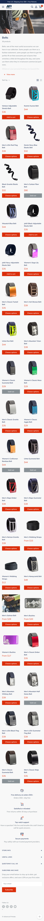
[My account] (36, 7)
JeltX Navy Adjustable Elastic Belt (10, 264)
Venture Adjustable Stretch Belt (9, 107)
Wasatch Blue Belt (9, 223)
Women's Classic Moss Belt (32, 381)
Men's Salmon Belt (9, 615)
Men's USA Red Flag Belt (10, 146)
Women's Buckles (9, 652)
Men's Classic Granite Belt (10, 420)
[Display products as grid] (38, 80)
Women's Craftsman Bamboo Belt (10, 460)
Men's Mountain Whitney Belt (8, 692)
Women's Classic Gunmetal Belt (8, 381)
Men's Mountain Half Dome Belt (32, 692)
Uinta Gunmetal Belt (32, 459)
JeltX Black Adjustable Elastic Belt (32, 224)
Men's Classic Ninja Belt (31, 771)
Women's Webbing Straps (9, 577)
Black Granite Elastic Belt (10, 185)
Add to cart (11, 117)
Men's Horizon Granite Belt (10, 538)
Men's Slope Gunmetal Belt (32, 499)
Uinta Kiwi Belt (7, 341)
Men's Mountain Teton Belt (32, 342)
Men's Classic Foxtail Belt (10, 303)
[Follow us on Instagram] (7, 906)
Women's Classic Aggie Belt (30, 420)
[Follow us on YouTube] (15, 906)
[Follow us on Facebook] (3, 906)
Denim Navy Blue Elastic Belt (30, 146)
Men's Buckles (29, 616)
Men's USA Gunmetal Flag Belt (32, 732)
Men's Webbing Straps (33, 537)
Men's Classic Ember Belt (32, 653)
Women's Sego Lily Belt (31, 264)
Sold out (33, 196)
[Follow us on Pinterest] (11, 906)
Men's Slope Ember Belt (9, 499)
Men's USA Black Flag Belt (10, 732)
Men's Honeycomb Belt (33, 576)
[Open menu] (3, 7)
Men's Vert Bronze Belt (32, 302)
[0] (40, 7)
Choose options (33, 117)
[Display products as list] (41, 80)
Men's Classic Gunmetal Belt (7, 771)
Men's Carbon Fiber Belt (31, 185)
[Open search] (32, 7)
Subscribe (9, 890)
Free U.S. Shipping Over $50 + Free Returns (22, 2)
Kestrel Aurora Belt (31, 106)
